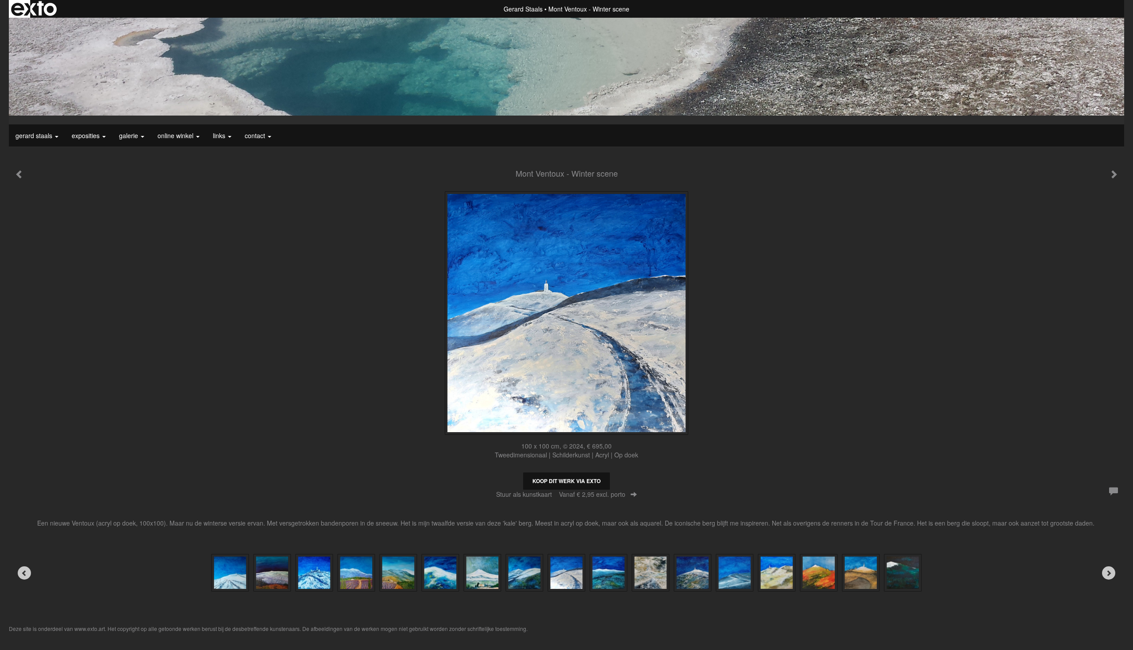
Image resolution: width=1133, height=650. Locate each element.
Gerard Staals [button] (34, 135)
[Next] (1108, 573)
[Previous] (24, 573)
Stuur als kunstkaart (560, 494)
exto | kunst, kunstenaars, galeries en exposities (34, 9)
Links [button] (220, 135)
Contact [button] (256, 135)
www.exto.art (89, 628)
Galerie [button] (129, 135)
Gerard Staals (523, 8)
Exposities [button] (86, 135)
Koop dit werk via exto (566, 481)
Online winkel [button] (176, 135)
